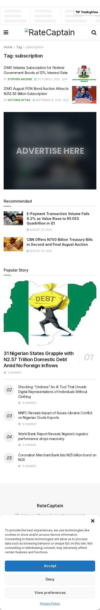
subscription (34, 47)
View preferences (50, 592)
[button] (92, 520)
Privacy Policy (50, 603)
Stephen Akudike (20, 79)
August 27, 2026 (40, 229)
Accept (50, 565)
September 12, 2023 (48, 100)
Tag (19, 47)
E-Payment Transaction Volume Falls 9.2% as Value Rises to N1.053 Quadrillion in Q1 (58, 218)
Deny (50, 579)
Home (8, 47)
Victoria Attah (19, 100)
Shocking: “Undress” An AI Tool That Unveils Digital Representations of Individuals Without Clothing (52, 391)
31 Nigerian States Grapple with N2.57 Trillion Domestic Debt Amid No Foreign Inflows (39, 359)
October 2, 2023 (48, 79)
